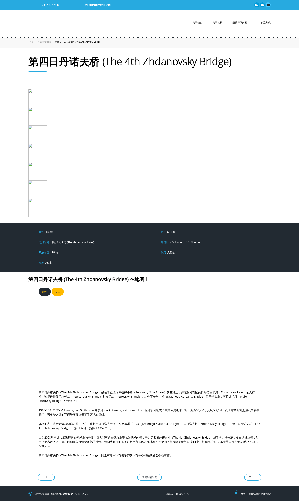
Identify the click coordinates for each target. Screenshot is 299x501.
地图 (44, 292)
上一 (47, 477)
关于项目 (197, 22)
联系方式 (266, 22)
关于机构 (217, 22)
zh (268, 4)
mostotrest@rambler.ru (98, 4)
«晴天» (170, 494)
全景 (57, 292)
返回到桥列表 (149, 477)
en (262, 4)
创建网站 (266, 494)
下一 (251, 477)
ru (256, 4)
